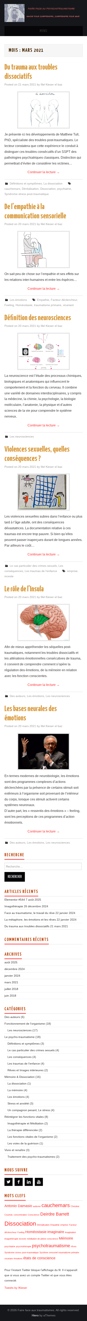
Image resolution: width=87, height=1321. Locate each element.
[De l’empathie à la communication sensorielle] (43, 249)
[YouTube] (39, 1182)
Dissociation (48, 188)
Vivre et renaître (14, 1150)
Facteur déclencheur (64, 299)
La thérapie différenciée (22, 1130)
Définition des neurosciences (37, 318)
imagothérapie (11, 1239)
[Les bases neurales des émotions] (43, 751)
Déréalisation (30, 188)
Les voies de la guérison (23, 1143)
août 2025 (10, 962)
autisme (37, 1206)
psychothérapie (23, 1246)
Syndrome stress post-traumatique (26, 194)
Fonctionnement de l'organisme (24, 1023)
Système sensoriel (48, 1252)
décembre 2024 (14, 969)
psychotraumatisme (51, 1245)
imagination (70, 1232)
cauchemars (12, 188)
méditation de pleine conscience (42, 1239)
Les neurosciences (22, 436)
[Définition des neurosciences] (43, 351)
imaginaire (55, 1232)
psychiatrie (64, 188)
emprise (72, 571)
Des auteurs (17, 696)
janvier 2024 (12, 975)
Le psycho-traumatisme (19, 1037)
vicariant (68, 305)
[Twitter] (8, 1182)
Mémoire (66, 1238)
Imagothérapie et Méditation (25, 1123)
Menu (43, 31)
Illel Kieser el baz (51, 84)
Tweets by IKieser (15, 1287)
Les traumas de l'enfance (41, 571)
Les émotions (18, 299)
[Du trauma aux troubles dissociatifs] (43, 109)
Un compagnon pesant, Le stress (28, 1110)
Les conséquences (19, 1056)
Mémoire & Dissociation (19, 1076)
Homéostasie (24, 305)
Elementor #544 (14, 899)
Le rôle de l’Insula (24, 589)
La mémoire (15, 1090)
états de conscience (39, 1258)
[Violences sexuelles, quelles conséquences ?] (43, 491)
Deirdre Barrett (54, 1214)
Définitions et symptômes (26, 183)
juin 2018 (10, 995)
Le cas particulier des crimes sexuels (33, 565)
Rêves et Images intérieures (25, 1070)
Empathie (43, 299)
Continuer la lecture (44, 172)
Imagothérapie (13, 906)
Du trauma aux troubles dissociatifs (26, 926)
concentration (20, 1215)
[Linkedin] (29, 1182)
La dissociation (53, 183)
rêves (73, 1246)
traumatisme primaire (47, 305)
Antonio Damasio (18, 1206)
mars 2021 (11, 982)
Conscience (33, 1215)
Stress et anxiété (18, 1103)
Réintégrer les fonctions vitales (24, 1116)
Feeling (9, 305)
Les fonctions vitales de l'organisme (30, 1136)
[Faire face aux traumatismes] (43, 13)
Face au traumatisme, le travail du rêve (29, 913)
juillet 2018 (11, 989)
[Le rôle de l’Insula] (43, 622)
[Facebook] (19, 1182)
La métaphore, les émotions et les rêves (30, 919)
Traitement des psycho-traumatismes (31, 1156)
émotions (18, 1258)
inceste (9, 576)
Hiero (35, 1315)
